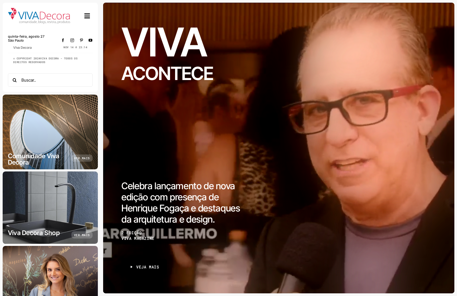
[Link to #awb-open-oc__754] (87, 16)
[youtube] (91, 40)
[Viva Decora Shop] (50, 207)
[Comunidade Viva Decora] (50, 132)
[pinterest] (82, 40)
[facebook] (63, 40)
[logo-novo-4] (39, 10)
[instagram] (72, 40)
